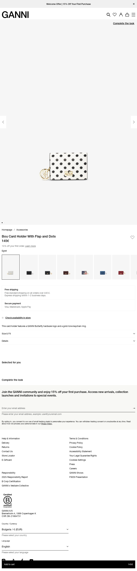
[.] (68, 4)
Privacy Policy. (46, 423)
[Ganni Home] (15, 14)
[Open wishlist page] (114, 14)
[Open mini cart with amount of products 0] (127, 14)
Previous (3, 122)
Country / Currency (9, 524)
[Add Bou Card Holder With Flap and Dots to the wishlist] (132, 237)
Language (6, 541)
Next (134, 122)
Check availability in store (18, 317)
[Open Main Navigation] (133, 14)
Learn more (30, 245)
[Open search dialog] (108, 14)
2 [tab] (4, 222)
